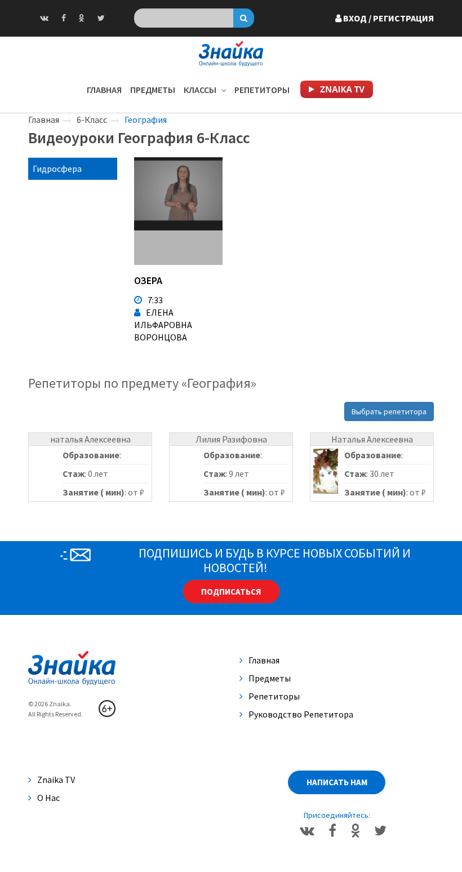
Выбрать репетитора (389, 411)
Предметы (152, 89)
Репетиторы (262, 89)
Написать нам (336, 782)
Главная (104, 89)
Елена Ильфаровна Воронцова (163, 325)
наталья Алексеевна (90, 439)
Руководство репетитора (300, 714)
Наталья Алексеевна (372, 439)
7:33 (155, 300)
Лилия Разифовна (231, 439)
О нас (48, 797)
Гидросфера (57, 168)
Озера (148, 280)
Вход (387, 18)
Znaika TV (56, 779)
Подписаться (231, 591)
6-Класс (92, 119)
